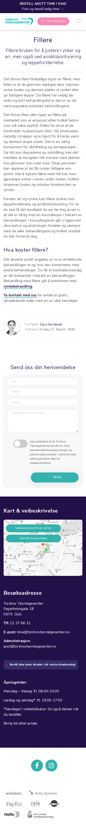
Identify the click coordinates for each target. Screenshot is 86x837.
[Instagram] (51, 765)
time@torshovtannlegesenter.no (43, 632)
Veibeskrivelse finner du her (33, 528)
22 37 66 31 (20, 623)
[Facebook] (37, 765)
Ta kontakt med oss (20, 295)
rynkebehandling (18, 287)
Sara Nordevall (51, 324)
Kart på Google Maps (33, 538)
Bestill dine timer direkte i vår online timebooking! (42, 664)
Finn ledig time (56, 21)
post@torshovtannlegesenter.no (30, 647)
